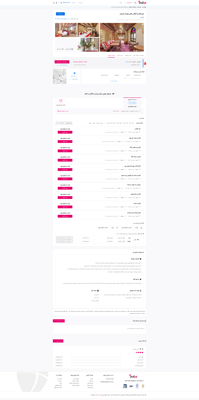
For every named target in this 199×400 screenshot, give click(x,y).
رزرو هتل (91, 381)
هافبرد (93, 123)
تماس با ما (80, 3)
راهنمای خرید (76, 379)
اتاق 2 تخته (125, 123)
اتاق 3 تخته (119, 123)
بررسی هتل (59, 49)
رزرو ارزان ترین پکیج (62, 62)
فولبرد (90, 123)
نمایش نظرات (75, 79)
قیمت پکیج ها (128, 55)
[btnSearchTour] (135, 2)
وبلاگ (120, 3)
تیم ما (60, 383)
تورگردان (144, 7)
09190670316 (66, 3)
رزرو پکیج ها (60, 14)
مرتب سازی (69, 123)
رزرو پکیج (65, 132)
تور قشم (139, 7)
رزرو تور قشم (90, 387)
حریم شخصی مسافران (74, 383)
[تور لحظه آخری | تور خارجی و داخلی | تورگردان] (142, 2)
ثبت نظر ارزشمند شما (59, 321)
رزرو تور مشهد (90, 385)
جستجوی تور (129, 3)
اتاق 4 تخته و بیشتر (110, 123)
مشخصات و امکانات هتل (138, 55)
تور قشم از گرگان (132, 7)
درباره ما (73, 3)
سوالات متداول (75, 381)
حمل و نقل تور (120, 55)
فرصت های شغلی (58, 387)
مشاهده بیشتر (114, 81)
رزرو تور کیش (90, 383)
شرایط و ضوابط (111, 55)
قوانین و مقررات (75, 385)
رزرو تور (91, 379)
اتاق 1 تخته (131, 123)
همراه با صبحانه (99, 123)
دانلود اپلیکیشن (58, 385)
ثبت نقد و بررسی (59, 341)
